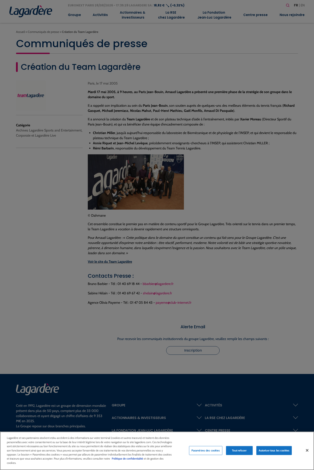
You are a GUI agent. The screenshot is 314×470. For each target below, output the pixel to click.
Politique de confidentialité (127, 458)
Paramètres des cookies (205, 450)
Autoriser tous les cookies (274, 450)
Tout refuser (239, 450)
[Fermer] (307, 450)
